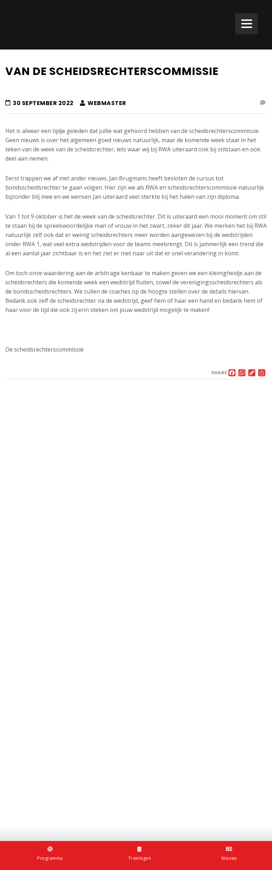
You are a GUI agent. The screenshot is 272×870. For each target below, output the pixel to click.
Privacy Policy (22, 816)
